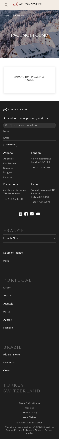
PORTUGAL (17, 281)
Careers (7, 177)
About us (8, 159)
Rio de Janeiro (11, 355)
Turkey (13, 386)
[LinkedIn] (32, 214)
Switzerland (21, 391)
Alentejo (8, 304)
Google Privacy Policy (18, 430)
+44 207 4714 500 (41, 168)
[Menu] (53, 5)
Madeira (8, 328)
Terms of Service (44, 430)
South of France (13, 253)
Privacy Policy (29, 413)
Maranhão (9, 363)
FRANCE (13, 231)
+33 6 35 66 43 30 (13, 199)
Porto (6, 312)
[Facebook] (26, 214)
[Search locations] (6, 5)
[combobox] (32, 125)
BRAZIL (12, 348)
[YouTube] (38, 214)
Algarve (7, 296)
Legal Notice (29, 417)
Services (8, 168)
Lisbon (7, 288)
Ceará (6, 371)
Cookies (29, 408)
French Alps (10, 238)
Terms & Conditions (29, 403)
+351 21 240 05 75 (40, 202)
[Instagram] (20, 214)
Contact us (9, 163)
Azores (7, 320)
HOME (6, 15)
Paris (6, 261)
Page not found (19, 15)
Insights (7, 172)
